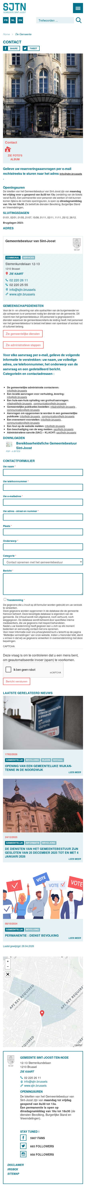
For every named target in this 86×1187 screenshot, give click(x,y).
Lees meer (75, 772)
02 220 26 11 (18, 280)
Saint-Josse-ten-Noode (20, 8)
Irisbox (12, 1169)
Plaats (7, 526)
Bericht (7, 570)
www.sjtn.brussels (22, 294)
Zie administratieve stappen (23, 345)
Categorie (9, 555)
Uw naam (9, 466)
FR (6, 20)
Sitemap (13, 1174)
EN (20, 20)
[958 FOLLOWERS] (23, 1154)
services (28, 257)
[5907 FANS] (23, 1138)
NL (13, 20)
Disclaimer (15, 1165)
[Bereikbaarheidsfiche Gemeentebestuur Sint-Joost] (9, 444)
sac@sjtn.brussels (63, 429)
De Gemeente (23, 34)
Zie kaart (16, 274)
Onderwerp (10, 540)
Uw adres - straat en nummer (20, 511)
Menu (78, 8)
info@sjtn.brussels (71, 174)
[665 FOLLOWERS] (23, 1146)
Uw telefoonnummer (15, 481)
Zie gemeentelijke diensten (23, 334)
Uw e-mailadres (12, 496)
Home (6, 34)
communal (13, 257)
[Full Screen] (7, 974)
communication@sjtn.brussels (50, 403)
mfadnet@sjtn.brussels (19, 403)
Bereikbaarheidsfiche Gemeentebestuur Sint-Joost (46, 445)
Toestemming (15, 600)
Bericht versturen (16, 681)
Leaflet (78, 1045)
